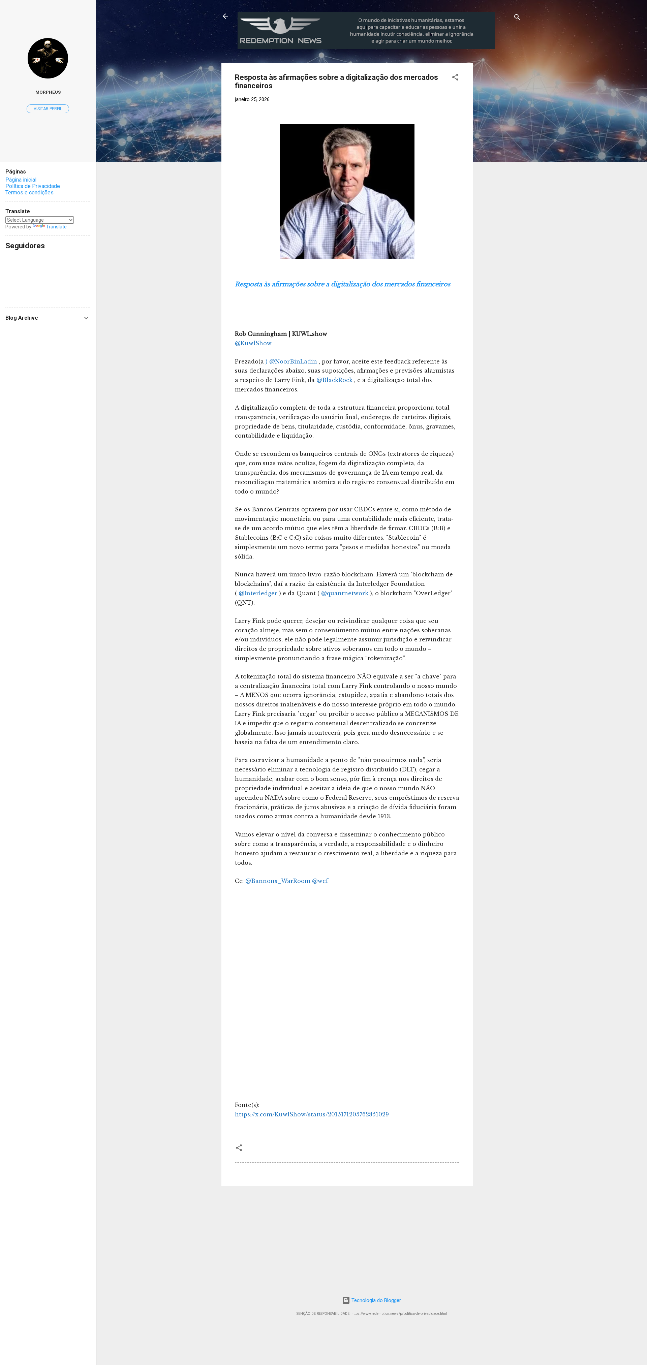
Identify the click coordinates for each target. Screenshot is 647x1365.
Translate (56, 227)
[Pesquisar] (517, 18)
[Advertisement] (528, 105)
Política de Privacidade (32, 186)
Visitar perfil (48, 108)
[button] (455, 78)
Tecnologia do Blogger (375, 1300)
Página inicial (20, 180)
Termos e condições (29, 192)
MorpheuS (48, 92)
